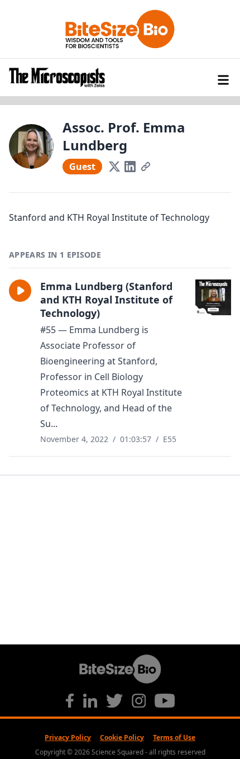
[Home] (120, 77)
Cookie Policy (122, 737)
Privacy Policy (68, 737)
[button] (20, 290)
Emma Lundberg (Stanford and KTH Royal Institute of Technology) (106, 299)
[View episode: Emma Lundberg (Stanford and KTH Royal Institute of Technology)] (213, 297)
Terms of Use (174, 737)
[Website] (145, 166)
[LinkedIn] (130, 166)
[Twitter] (114, 166)
